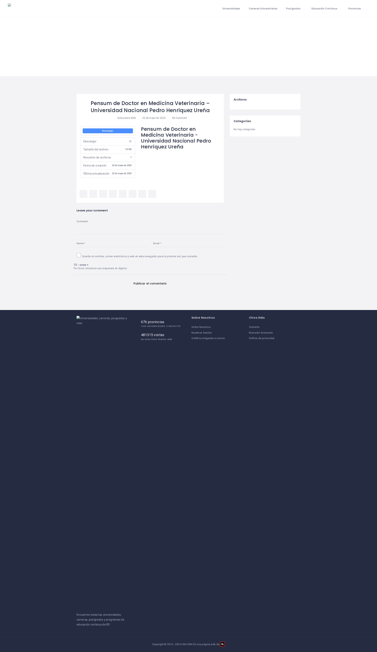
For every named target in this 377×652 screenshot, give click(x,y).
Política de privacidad (262, 338)
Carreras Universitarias (263, 8)
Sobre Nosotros (200, 327)
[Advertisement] (188, 46)
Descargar (107, 131)
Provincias (354, 8)
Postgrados (293, 8)
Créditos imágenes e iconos (208, 338)
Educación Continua (324, 8)
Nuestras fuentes (201, 332)
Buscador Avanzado (261, 332)
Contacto (254, 327)
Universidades (231, 8)
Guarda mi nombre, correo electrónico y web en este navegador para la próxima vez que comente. (140, 256)
